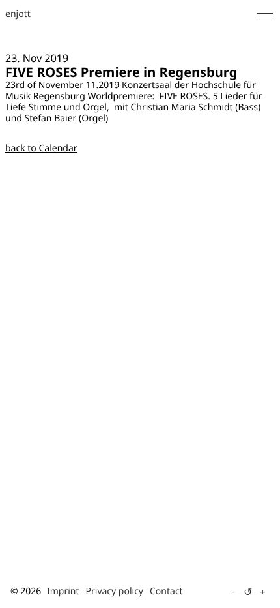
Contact (166, 591)
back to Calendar (41, 148)
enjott (18, 14)
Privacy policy (115, 591)
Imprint (63, 591)
